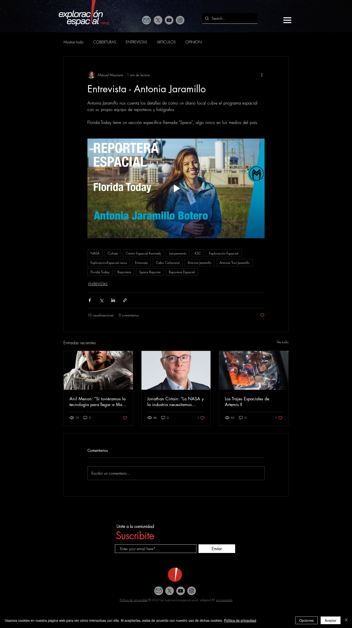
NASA (95, 253)
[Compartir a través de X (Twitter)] (101, 300)
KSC (198, 253)
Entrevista (141, 262)
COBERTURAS (104, 42)
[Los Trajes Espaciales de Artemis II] (253, 370)
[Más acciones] (262, 75)
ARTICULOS (166, 42)
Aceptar (330, 620)
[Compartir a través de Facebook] (89, 300)
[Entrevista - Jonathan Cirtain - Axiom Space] (176, 370)
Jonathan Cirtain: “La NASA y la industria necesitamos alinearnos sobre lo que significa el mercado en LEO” (175, 401)
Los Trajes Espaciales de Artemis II (247, 401)
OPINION (193, 42)
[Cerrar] (346, 620)
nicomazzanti (224, 600)
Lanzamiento (178, 253)
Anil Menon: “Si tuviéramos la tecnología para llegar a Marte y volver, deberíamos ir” (98, 401)
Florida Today (100, 272)
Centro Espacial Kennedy (143, 253)
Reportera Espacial (182, 272)
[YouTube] (169, 20)
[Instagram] (180, 20)
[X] (158, 20)
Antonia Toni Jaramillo (235, 262)
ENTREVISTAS (136, 42)
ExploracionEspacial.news (109, 262)
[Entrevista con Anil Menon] (98, 370)
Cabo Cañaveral (168, 262)
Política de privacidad (134, 600)
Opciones (306, 620)
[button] (287, 20)
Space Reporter (150, 272)
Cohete (113, 253)
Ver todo (283, 342)
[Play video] (176, 188)
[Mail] (146, 20)
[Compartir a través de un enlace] (125, 300)
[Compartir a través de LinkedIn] (113, 300)
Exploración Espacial (223, 253)
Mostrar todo (73, 42)
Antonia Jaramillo (199, 262)
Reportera (124, 272)
